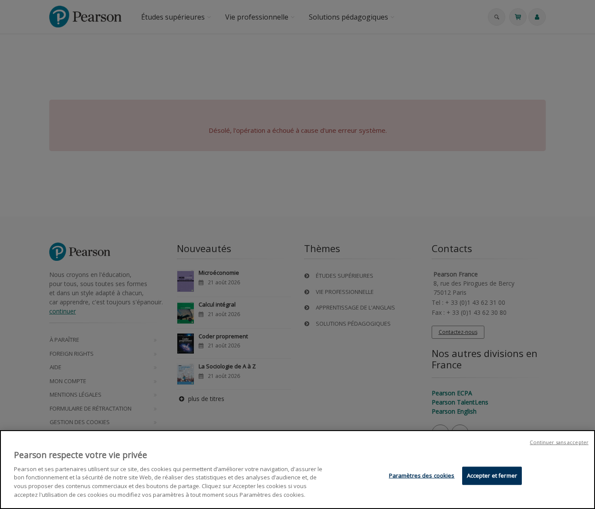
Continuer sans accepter (559, 442)
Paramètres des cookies (422, 475)
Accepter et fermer (492, 475)
